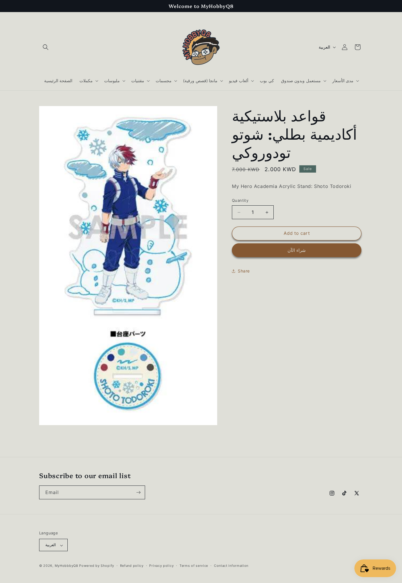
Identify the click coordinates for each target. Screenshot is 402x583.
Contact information (231, 566)
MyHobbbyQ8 (66, 566)
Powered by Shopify (96, 566)
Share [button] (244, 271)
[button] (45, 47)
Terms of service (194, 566)
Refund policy (132, 566)
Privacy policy (161, 566)
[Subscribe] (138, 492)
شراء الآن (297, 250)
